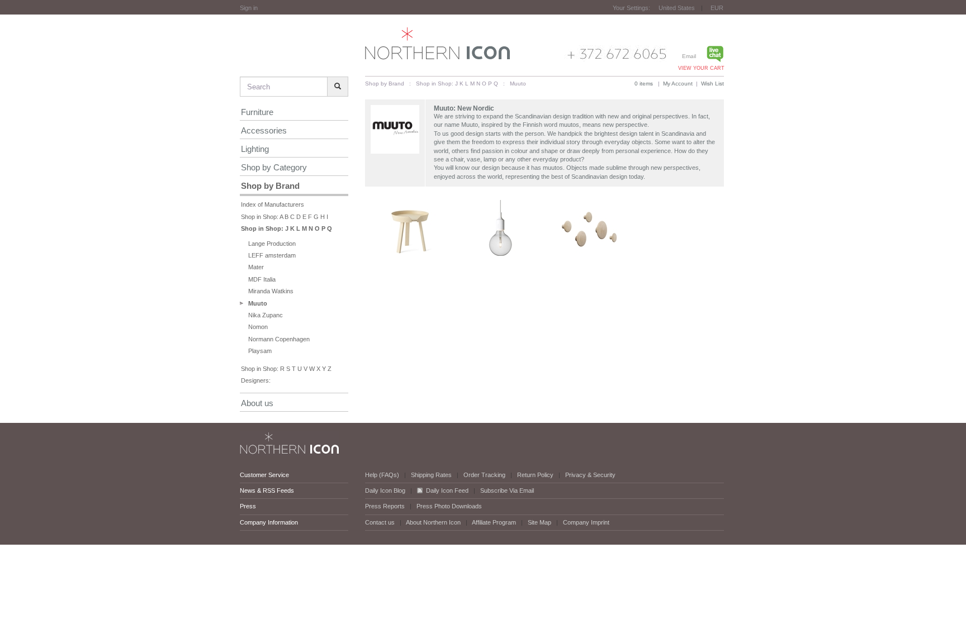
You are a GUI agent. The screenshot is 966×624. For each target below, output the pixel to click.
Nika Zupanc (265, 315)
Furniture (257, 112)
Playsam (260, 350)
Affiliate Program (494, 522)
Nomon (258, 326)
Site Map (539, 522)
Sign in (249, 7)
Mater (256, 267)
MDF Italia (262, 279)
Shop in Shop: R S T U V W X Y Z (286, 368)
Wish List (712, 83)
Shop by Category (274, 167)
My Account (678, 83)
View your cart (701, 68)
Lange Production (272, 243)
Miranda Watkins (270, 291)
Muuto (257, 303)
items (643, 83)
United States (677, 7)
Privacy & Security (590, 474)
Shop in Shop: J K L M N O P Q (286, 228)
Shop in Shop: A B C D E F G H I (284, 216)
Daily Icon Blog (385, 490)
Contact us (380, 522)
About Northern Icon (433, 522)
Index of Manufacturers (272, 204)
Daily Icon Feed (447, 490)
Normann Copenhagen (279, 339)
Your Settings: (631, 7)
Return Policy (535, 474)
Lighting (255, 149)
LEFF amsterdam (272, 255)
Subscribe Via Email (507, 490)
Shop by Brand (270, 185)
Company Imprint (586, 522)
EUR (717, 7)
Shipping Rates (431, 474)
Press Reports (385, 506)
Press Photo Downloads (449, 506)
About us (257, 403)
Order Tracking (484, 474)
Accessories (264, 130)
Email (689, 56)
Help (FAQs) (382, 474)
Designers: (256, 380)
